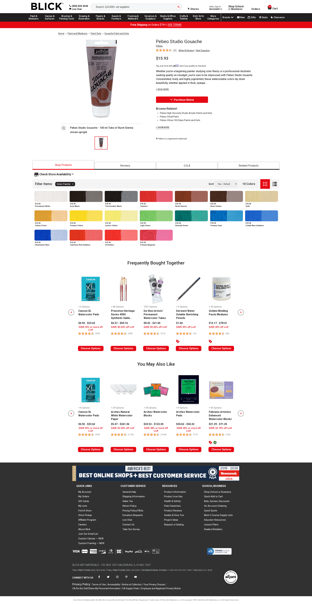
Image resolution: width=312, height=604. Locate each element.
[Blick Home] (47, 7)
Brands (226, 17)
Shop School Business (236, 7)
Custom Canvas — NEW (91, 538)
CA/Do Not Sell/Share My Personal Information (96, 588)
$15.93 (162, 58)
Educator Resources (215, 519)
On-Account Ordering (215, 505)
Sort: (211, 184)
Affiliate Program (87, 519)
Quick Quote (210, 510)
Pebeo (159, 46)
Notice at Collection (132, 584)
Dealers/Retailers (213, 529)
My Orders (83, 496)
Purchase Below (184, 99)
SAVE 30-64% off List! (122, 327)
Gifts (253, 17)
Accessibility (114, 584)
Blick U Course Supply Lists (218, 515)
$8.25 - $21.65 (152, 323)
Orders (255, 9)
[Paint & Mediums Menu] (35, 21)
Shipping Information (134, 496)
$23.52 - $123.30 (153, 424)
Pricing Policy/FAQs (133, 510)
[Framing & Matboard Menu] (133, 21)
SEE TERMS (175, 24)
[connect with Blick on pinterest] (126, 578)
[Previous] (71, 312)
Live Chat (127, 519)
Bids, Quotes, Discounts (216, 501)
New (242, 17)
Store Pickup (85, 515)
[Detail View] (275, 184)
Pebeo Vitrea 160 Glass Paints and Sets (180, 120)
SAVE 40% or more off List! (189, 429)
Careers (82, 524)
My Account (84, 491)
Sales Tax (128, 501)
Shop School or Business (217, 491)
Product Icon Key (173, 496)
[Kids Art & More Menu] (200, 21)
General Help (129, 491)
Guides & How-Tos (174, 515)
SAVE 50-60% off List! (155, 327)
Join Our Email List (88, 533)
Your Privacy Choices (154, 584)
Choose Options (91, 348)
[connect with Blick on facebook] (99, 578)
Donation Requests (133, 515)
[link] (75, 9)
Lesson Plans (211, 524)
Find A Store (84, 510)
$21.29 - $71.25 (218, 424)
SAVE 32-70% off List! (220, 428)
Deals (265, 17)
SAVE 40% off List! (218, 327)
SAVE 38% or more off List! (156, 429)
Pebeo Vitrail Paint (169, 116)
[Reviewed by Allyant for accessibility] (230, 577)
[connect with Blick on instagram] (117, 578)
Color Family (63, 184)
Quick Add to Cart (213, 496)
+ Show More (162, 127)
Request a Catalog (174, 524)
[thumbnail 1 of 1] (101, 142)
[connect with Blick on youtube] (135, 578)
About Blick (84, 529)
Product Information (175, 491)
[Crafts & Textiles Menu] (185, 21)
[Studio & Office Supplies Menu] (168, 21)
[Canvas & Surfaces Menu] (50, 21)
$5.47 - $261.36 (120, 424)
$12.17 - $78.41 (218, 323)
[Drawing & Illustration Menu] (84, 21)
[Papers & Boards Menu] (101, 21)
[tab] (63, 165)
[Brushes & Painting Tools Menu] (67, 21)
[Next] (241, 312)
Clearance (279, 17)
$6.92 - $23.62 (86, 323)
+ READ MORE (162, 89)
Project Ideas (171, 519)
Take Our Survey (131, 529)
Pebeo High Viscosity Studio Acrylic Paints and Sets (186, 113)
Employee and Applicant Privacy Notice (161, 588)
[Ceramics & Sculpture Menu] (150, 21)
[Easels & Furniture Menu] (117, 21)
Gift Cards (83, 501)
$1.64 (179, 323)
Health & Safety (172, 501)
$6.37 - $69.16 (119, 323)
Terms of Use (99, 584)
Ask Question (203, 50)
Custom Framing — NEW (91, 543)
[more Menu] (213, 21)
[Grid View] (265, 184)
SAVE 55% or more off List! (91, 328)
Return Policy (129, 505)
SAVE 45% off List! (186, 327)
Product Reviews (173, 510)
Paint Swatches (172, 505)
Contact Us (128, 524)
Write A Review (186, 50)
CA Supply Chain (130, 588)
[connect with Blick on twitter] (108, 578)
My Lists (82, 505)
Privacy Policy (81, 584)
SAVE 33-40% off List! (122, 428)
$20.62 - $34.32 (185, 424)
